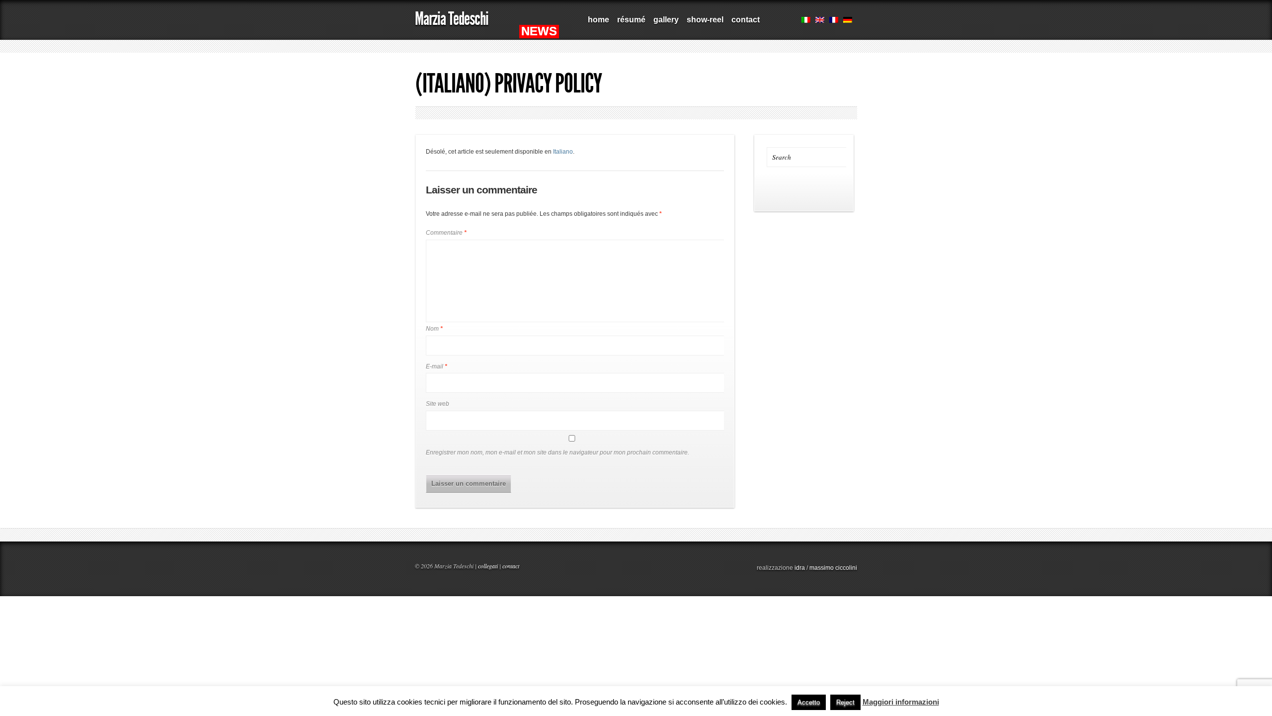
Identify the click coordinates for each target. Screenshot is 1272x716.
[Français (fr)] (833, 20)
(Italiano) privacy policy (508, 83)
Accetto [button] (808, 702)
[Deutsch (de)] (847, 20)
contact (745, 19)
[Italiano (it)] (805, 20)
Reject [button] (845, 702)
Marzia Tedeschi (451, 18)
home (598, 19)
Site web (437, 403)
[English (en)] (819, 20)
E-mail (436, 366)
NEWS (539, 31)
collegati (488, 566)
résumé (629, 23)
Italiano (563, 151)
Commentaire (446, 232)
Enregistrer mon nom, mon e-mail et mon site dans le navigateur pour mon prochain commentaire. (557, 452)
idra (800, 567)
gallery (664, 23)
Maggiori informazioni (901, 702)
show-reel (703, 23)
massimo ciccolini (833, 567)
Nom (434, 328)
